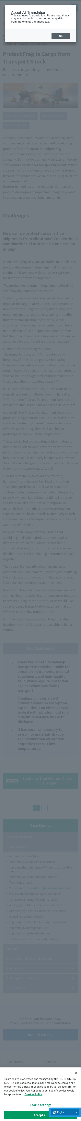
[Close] (76, 1073)
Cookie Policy (33, 1094)
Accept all (40, 1115)
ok (61, 36)
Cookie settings (41, 1105)
